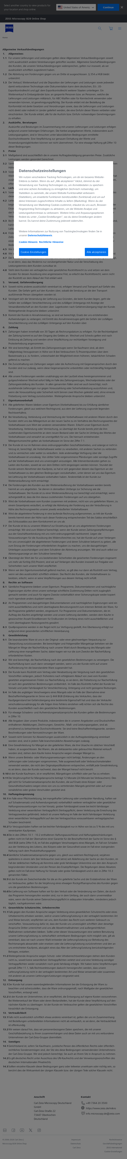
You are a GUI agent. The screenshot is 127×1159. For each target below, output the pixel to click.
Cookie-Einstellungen (33, 252)
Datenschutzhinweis (40, 235)
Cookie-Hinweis (28, 242)
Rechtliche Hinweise (51, 242)
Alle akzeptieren (96, 252)
